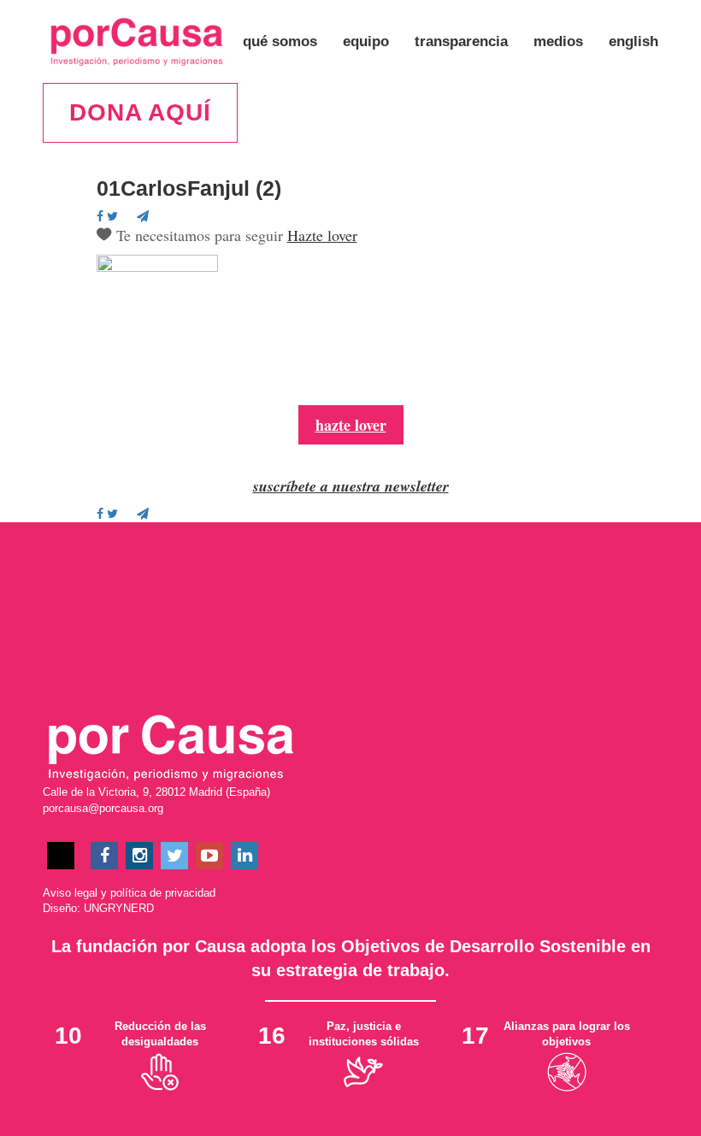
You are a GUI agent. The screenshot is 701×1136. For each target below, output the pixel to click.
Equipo (366, 41)
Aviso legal (70, 892)
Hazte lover (322, 235)
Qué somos (280, 41)
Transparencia (461, 41)
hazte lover (350, 425)
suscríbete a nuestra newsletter (351, 486)
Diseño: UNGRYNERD (98, 908)
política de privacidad (162, 892)
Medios (558, 41)
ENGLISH (633, 41)
